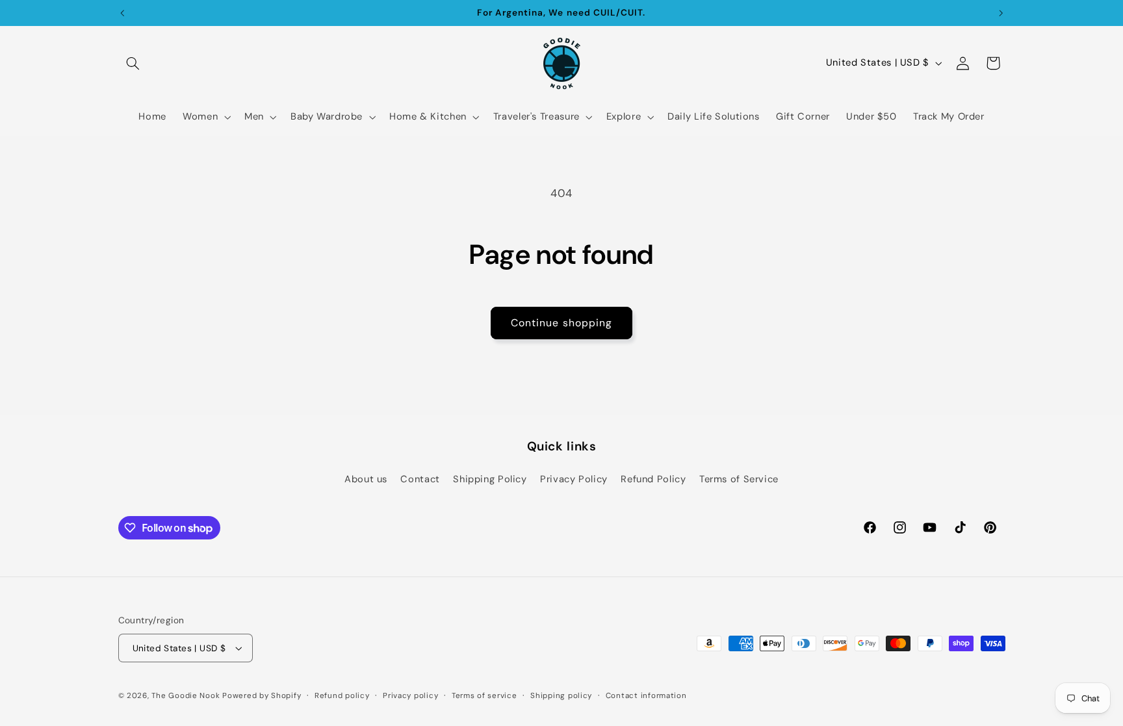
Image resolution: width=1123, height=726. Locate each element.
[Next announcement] (1001, 13)
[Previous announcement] (122, 13)
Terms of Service (739, 479)
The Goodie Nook (185, 696)
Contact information (646, 696)
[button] (133, 63)
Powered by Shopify (261, 696)
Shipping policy (561, 696)
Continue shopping (561, 323)
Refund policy (342, 696)
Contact (419, 479)
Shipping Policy (489, 479)
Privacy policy (410, 696)
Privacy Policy (574, 479)
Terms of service (484, 696)
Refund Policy (653, 479)
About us (365, 479)
